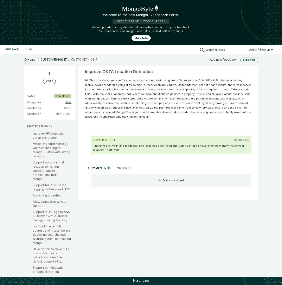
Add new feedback (223, 59)
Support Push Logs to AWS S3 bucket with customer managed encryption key (51, 216)
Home (31, 59)
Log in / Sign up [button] (260, 49)
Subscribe (249, 59)
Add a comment (173, 180)
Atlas (68, 102)
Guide (28, 49)
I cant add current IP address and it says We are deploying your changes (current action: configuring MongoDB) (52, 235)
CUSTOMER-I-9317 (54, 59)
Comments (99, 168)
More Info (141, 38)
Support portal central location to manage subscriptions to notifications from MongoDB (48, 171)
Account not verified (47, 195)
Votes (123, 168)
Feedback (12, 49)
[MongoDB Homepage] (141, 281)
